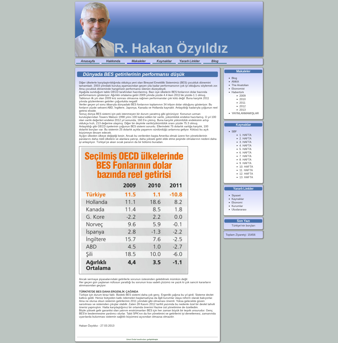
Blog (214, 61)
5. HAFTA (245, 149)
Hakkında (113, 61)
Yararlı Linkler (189, 61)
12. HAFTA (246, 173)
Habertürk (238, 92)
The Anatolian (240, 85)
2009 (242, 95)
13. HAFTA (246, 177)
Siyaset (236, 195)
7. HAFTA (245, 156)
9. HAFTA (245, 163)
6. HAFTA (245, 152)
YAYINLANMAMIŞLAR (245, 113)
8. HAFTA (245, 159)
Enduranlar (164, 339)
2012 (242, 106)
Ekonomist (238, 88)
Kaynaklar (164, 61)
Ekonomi (237, 202)
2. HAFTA (245, 138)
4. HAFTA (245, 145)
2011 (242, 102)
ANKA (235, 81)
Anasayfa (88, 61)
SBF (234, 131)
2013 (242, 109)
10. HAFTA (246, 166)
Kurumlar (237, 205)
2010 (242, 99)
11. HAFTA (246, 170)
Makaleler (139, 61)
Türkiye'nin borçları (243, 225)
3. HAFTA (245, 142)
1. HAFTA (245, 134)
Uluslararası (239, 209)
